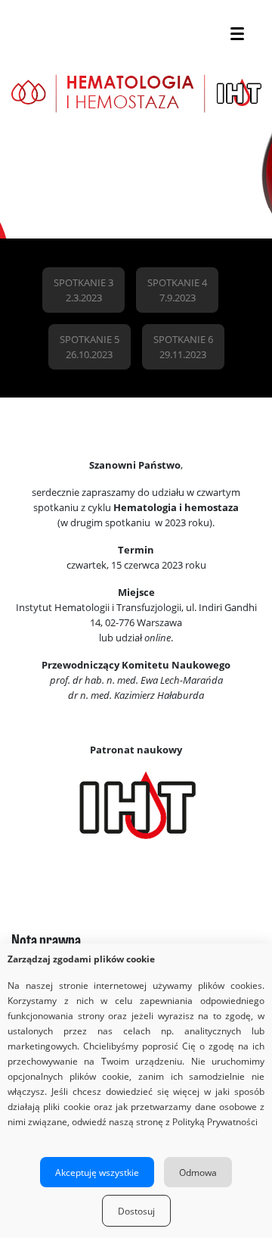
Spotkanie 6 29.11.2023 (183, 346)
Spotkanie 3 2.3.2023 (83, 290)
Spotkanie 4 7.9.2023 (177, 290)
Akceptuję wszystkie (97, 1172)
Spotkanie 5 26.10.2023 (89, 346)
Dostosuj (136, 1211)
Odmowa (198, 1172)
